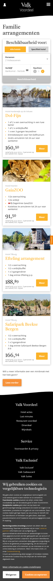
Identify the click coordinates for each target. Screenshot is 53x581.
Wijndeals (27, 429)
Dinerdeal (27, 425)
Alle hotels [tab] (15, 49)
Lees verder (12, 382)
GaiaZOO (14, 190)
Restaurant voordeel (26, 420)
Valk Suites (26, 476)
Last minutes (26, 416)
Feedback (51, 240)
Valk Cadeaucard (26, 471)
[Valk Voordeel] (26, 7)
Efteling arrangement (25, 259)
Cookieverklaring (13, 551)
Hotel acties (26, 412)
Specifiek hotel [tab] (38, 49)
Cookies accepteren (36, 574)
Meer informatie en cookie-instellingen (22, 567)
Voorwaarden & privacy (26, 448)
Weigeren (11, 574)
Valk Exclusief (26, 467)
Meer (42, 148)
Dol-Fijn (13, 116)
